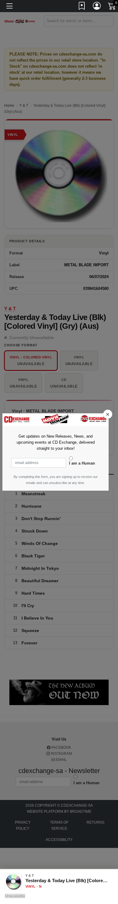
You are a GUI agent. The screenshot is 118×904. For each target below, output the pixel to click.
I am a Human (82, 463)
